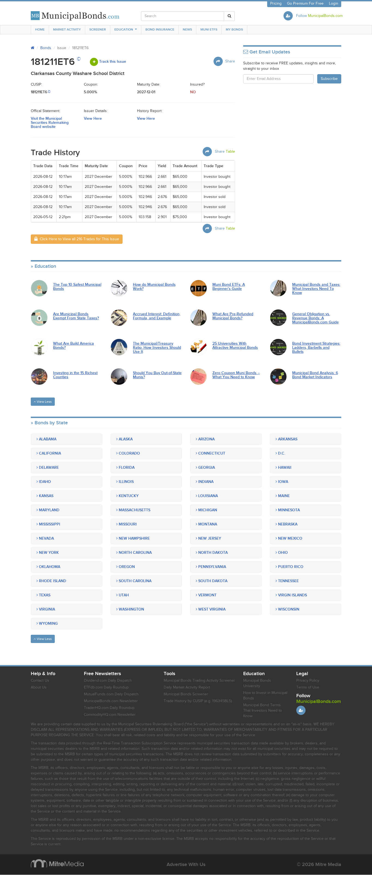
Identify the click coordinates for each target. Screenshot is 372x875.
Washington (131, 609)
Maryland (48, 510)
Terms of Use (307, 687)
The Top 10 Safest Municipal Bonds (77, 286)
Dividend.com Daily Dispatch (108, 680)
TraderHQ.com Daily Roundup (109, 708)
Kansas (45, 496)
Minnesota (288, 510)
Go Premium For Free (305, 3)
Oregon (126, 566)
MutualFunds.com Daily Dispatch (111, 694)
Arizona (206, 439)
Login (333, 3)
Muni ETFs (208, 30)
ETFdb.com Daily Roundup (106, 687)
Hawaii (284, 467)
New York (48, 552)
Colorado (129, 453)
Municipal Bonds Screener (186, 694)
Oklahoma (49, 566)
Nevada (46, 538)
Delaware (48, 467)
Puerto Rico (290, 566)
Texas (44, 595)
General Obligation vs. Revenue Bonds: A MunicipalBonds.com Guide (315, 318)
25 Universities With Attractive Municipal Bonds (235, 345)
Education (123, 30)
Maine (283, 496)
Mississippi (49, 524)
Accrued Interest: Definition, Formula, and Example (156, 316)
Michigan (207, 510)
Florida (126, 467)
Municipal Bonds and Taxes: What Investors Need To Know (316, 288)
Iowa (282, 481)
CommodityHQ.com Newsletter (110, 714)
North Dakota (212, 552)
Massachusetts (134, 510)
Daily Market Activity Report (187, 687)
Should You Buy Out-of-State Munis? (157, 375)
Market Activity (67, 30)
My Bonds (234, 30)
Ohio (282, 552)
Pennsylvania (211, 566)
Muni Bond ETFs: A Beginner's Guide (228, 286)
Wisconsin (288, 609)
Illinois (126, 481)
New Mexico (289, 538)
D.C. (281, 453)
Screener (97, 30)
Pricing (276, 3)
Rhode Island (52, 581)
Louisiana (207, 496)
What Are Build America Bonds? (73, 345)
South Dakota (212, 581)
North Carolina (135, 552)
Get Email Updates (269, 52)
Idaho (44, 481)
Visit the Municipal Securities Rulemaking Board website (50, 122)
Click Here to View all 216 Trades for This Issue (78, 239)
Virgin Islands (292, 595)
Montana (207, 524)
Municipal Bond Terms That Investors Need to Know (262, 710)
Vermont (207, 595)
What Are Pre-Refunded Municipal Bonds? (232, 316)
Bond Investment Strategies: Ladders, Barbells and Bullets (316, 347)
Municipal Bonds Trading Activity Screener (199, 680)
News (187, 30)
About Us (39, 687)
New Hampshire (134, 538)
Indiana (205, 481)
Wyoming (48, 623)
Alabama (47, 439)
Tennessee (288, 581)
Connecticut (211, 453)
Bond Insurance (159, 30)
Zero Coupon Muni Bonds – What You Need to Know (236, 375)
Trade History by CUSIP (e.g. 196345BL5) (198, 701)
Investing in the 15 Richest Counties (75, 375)
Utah (123, 595)
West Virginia (211, 609)
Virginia (46, 609)
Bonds (45, 48)
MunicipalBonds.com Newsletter (111, 701)
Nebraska (287, 524)
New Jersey (209, 538)
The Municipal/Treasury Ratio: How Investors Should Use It (157, 347)
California (49, 453)
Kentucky (128, 496)
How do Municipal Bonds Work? (154, 286)
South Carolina (134, 581)
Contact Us (40, 680)
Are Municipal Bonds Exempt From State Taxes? (76, 316)
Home (40, 30)
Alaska (125, 439)
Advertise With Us (186, 864)
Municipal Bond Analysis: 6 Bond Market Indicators (315, 375)
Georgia (206, 467)
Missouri (127, 524)
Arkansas (287, 439)
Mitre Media (57, 863)
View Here (93, 118)
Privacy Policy (307, 680)
